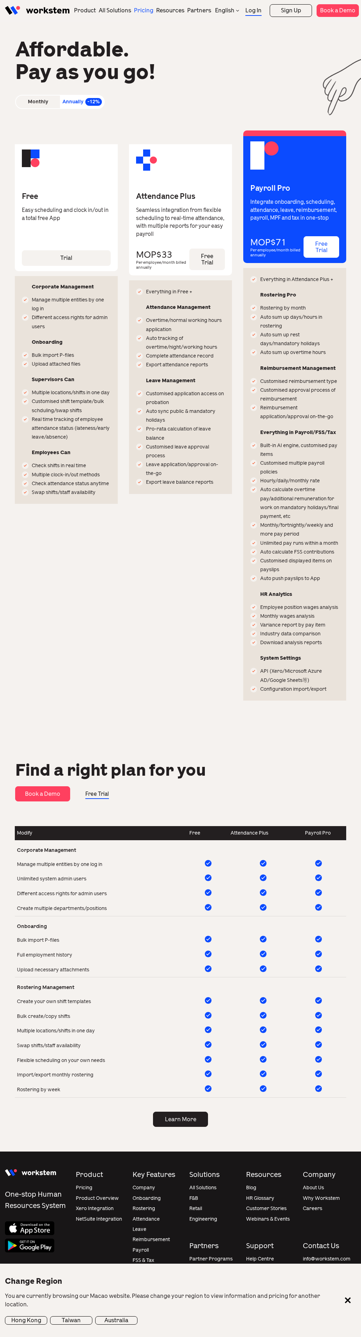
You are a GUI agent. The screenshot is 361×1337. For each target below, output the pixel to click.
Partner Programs (211, 1259)
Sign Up (291, 10)
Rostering (144, 1208)
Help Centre (260, 1259)
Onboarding (147, 1198)
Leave (139, 1229)
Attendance (146, 1219)
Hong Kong (26, 1320)
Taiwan (71, 1320)
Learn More (180, 1119)
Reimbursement (151, 1239)
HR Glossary (260, 1198)
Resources (170, 10)
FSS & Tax (143, 1260)
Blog (251, 1187)
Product (85, 10)
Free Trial (321, 247)
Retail (195, 1208)
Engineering (203, 1219)
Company (144, 1187)
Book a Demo (337, 10)
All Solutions (115, 10)
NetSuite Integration (99, 1219)
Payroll (141, 1250)
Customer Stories (266, 1208)
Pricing (143, 10)
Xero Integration (95, 1208)
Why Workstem (321, 1198)
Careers (312, 1208)
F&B (193, 1198)
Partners (199, 10)
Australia (116, 1320)
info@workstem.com (326, 1259)
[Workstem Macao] (37, 10)
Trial (66, 258)
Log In (253, 10)
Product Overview (97, 1198)
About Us (313, 1187)
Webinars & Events (268, 1219)
